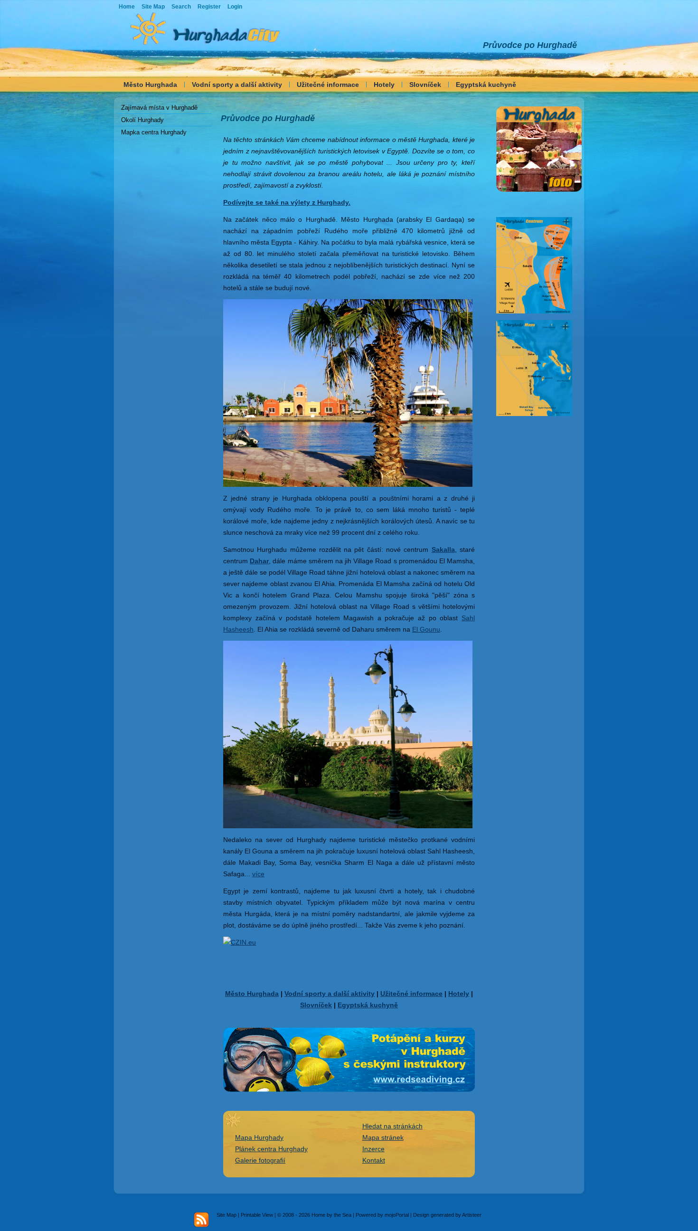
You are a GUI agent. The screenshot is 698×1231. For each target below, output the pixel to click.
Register (209, 6)
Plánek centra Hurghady (271, 1149)
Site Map (226, 1215)
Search (181, 6)
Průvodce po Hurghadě (530, 45)
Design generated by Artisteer (447, 1215)
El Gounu (426, 629)
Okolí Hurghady (142, 119)
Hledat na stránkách (392, 1126)
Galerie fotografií (260, 1160)
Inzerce (373, 1149)
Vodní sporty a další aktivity (237, 84)
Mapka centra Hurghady (154, 132)
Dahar (259, 561)
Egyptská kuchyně (486, 84)
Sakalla (443, 549)
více (258, 874)
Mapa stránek (383, 1137)
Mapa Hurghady (259, 1137)
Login (234, 6)
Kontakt (373, 1160)
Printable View (257, 1215)
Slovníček (425, 84)
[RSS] (201, 1219)
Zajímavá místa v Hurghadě (159, 107)
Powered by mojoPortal (382, 1215)
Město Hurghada (150, 84)
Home (127, 6)
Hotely (384, 84)
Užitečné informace (328, 84)
